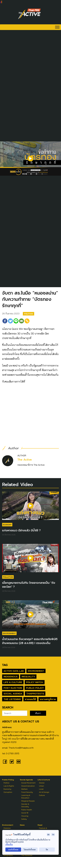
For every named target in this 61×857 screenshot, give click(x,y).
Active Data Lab (14, 670)
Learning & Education (25, 796)
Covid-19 (24, 813)
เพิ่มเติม (9, 844)
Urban (41, 786)
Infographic (8, 855)
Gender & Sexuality (25, 805)
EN (48, 835)
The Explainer (26, 855)
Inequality (28, 676)
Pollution (8, 577)
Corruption (8, 792)
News (22, 825)
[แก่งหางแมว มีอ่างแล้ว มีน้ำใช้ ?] (30, 507)
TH (53, 835)
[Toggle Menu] (57, 27)
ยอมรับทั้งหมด (13, 850)
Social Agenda (13, 693)
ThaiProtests (35, 693)
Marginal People (28, 801)
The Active (24, 460)
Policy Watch (34, 682)
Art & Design (44, 792)
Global (41, 783)
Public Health (26, 810)
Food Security (27, 792)
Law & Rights (9, 786)
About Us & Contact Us (20, 721)
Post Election (13, 687)
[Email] (21, 320)
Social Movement (28, 783)
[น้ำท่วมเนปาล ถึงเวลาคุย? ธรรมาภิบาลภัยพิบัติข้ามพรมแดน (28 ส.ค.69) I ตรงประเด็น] (30, 615)
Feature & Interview (43, 829)
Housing (24, 816)
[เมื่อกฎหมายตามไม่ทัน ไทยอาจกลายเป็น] (30, 559)
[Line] (15, 320)
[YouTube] (18, 761)
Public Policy (35, 687)
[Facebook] (4, 320)
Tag (5, 665)
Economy (7, 525)
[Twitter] (10, 320)
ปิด (47, 850)
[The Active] (29, 14)
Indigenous (11, 676)
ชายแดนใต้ (30, 699)
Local (41, 789)
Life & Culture (13, 682)
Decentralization (28, 786)
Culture (42, 795)
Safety (24, 819)
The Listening (12, 699)
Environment (9, 633)
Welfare (24, 789)
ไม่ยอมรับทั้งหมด (30, 850)
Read (40, 825)
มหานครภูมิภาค (48, 699)
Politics (28, 314)
